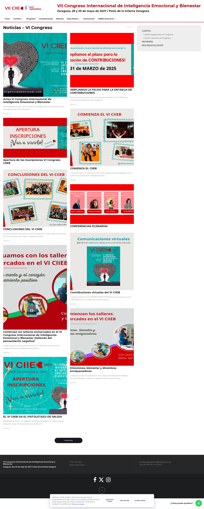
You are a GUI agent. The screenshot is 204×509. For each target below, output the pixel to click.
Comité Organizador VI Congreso (158, 34)
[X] (101, 479)
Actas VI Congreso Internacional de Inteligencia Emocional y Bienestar (27, 101)
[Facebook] (95, 479)
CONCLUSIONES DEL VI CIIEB (22, 229)
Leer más (6, 113)
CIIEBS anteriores (106, 19)
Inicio (7, 19)
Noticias (60, 19)
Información (89, 19)
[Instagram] (108, 479)
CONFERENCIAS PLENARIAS (89, 226)
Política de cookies (76, 462)
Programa (31, 19)
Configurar (140, 500)
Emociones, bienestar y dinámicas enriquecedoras (93, 370)
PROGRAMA (147, 41)
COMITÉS (146, 31)
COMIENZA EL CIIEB (83, 168)
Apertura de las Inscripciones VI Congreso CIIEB (31, 162)
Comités (17, 19)
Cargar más (68, 440)
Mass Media (72, 19)
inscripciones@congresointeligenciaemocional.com (155, 462)
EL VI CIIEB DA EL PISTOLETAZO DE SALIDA (32, 416)
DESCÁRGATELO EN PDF (152, 45)
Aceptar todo (110, 500)
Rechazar (124, 500)
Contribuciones (46, 19)
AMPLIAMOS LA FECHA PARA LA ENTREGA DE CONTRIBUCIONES (101, 91)
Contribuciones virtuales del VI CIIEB (95, 292)
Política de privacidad (77, 465)
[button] (199, 503)
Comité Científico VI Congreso (157, 38)
